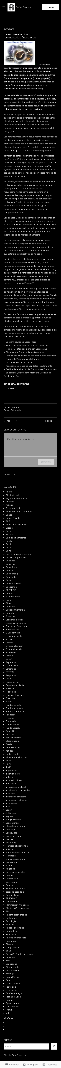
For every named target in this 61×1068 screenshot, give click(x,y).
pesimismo (11, 901)
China (8, 550)
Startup (10, 973)
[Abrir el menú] (4, 7)
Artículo (9, 504)
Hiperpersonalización (16, 757)
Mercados (11, 855)
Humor (9, 763)
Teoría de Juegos (14, 993)
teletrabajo (11, 990)
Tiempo (9, 1000)
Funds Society (13, 727)
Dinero (9, 603)
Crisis (8, 580)
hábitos (9, 750)
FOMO (9, 701)
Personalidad (12, 895)
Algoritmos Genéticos (16, 498)
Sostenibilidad (13, 970)
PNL (8, 911)
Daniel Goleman (13, 583)
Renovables (12, 931)
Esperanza (11, 662)
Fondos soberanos (15, 711)
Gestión (10, 734)
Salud (8, 950)
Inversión (10, 793)
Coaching (10, 564)
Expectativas (12, 682)
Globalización (12, 740)
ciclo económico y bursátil (18, 554)
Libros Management (16, 826)
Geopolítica (11, 731)
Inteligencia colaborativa (18, 790)
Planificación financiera (17, 904)
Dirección (10, 606)
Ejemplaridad (12, 629)
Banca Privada (13, 518)
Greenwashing (13, 747)
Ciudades (10, 560)
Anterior (12, 421)
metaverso (11, 862)
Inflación (10, 777)
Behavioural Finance (16, 524)
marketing (11, 842)
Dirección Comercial (15, 609)
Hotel (8, 760)
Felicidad (10, 688)
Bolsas (9, 534)
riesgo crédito (13, 947)
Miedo (9, 865)
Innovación (11, 783)
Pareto (9, 885)
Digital (9, 600)
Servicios (10, 957)
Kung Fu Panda (13, 819)
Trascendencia (13, 1006)
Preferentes (12, 918)
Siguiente (49, 421)
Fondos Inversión (14, 708)
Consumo (10, 570)
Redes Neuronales (15, 927)
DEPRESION (11, 590)
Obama (9, 875)
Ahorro (9, 491)
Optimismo (11, 881)
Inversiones (11, 803)
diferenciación (13, 596)
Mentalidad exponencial (17, 852)
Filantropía (11, 691)
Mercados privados (15, 859)
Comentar (46, 462)
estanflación (12, 665)
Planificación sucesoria (17, 908)
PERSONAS (11, 898)
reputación (11, 941)
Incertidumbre (13, 773)
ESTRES (10, 672)
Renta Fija (11, 934)
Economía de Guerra (16, 623)
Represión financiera (16, 937)
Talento (9, 980)
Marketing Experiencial (17, 845)
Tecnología (11, 986)
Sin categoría (12, 967)
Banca (9, 514)
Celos (8, 547)
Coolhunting (12, 573)
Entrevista (11, 652)
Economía (10, 616)
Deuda (9, 593)
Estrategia (15, 410)
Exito (8, 678)
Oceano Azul (12, 878)
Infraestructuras (14, 780)
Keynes (9, 816)
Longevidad (11, 832)
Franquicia (11, 721)
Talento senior (13, 983)
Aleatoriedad (12, 495)
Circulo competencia (16, 557)
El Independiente (14, 636)
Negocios (10, 868)
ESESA (9, 659)
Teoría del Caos (13, 996)
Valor (8, 1013)
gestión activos (13, 737)
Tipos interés (12, 1003)
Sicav (8, 960)
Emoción (10, 639)
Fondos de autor (14, 705)
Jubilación (11, 813)
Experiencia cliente (15, 685)
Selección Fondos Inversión (19, 954)
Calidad (9, 541)
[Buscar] (54, 1046)
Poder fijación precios (16, 914)
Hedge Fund (12, 754)
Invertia (9, 806)
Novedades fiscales (15, 872)
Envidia (9, 655)
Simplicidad (11, 963)
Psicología (11, 921)
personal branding (15, 891)
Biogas (9, 527)
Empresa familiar (14, 645)
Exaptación (11, 675)
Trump (9, 1009)
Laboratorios (12, 822)
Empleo (9, 642)
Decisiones (11, 586)
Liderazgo (10, 829)
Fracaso (10, 718)
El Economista (13, 632)
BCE (8, 521)
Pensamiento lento (15, 888)
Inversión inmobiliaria (16, 800)
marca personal (13, 836)
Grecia (9, 744)
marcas (9, 839)
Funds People (12, 724)
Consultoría (11, 567)
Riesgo (9, 944)
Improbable (11, 770)
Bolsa (7, 410)
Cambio (9, 544)
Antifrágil (10, 501)
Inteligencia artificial (16, 787)
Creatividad (11, 577)
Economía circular (14, 619)
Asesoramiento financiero (19, 511)
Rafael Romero (23, 7)
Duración (10, 613)
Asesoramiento (13, 508)
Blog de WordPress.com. (16, 1055)
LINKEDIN (50, 7)
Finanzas (10, 698)
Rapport (10, 924)
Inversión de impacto (16, 796)
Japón (9, 809)
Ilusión (9, 767)
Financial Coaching (15, 695)
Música (9, 849)
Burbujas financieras (16, 537)
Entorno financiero (15, 649)
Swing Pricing (12, 977)
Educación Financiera (16, 626)
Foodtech (10, 714)
